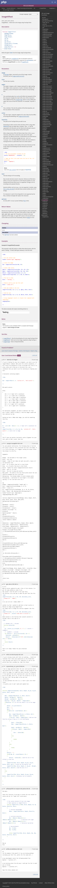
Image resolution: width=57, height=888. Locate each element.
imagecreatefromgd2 (47, 91)
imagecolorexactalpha (47, 61)
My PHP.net (34, 883)
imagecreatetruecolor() (18, 76)
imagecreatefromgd (46, 89)
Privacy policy (6, 886)
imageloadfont (45, 159)
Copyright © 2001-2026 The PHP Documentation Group (16, 883)
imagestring (45, 190)
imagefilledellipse (46, 121)
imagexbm (44, 206)
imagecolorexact (46, 59)
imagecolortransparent (47, 72)
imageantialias (45, 37)
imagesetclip (45, 180)
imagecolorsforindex (47, 69)
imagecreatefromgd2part (47, 92)
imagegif (44, 146)
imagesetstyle (45, 185)
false (9, 48)
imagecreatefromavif (47, 86)
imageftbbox (45, 134)
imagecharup (45, 46)
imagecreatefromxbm (47, 106)
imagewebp (44, 205)
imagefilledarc (45, 119)
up (2, 443)
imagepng (44, 166)
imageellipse (45, 116)
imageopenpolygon (46, 161)
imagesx (44, 193)
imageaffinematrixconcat (47, 32)
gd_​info (44, 17)
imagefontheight (46, 131)
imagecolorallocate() (23, 116)
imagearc (44, 39)
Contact (41, 883)
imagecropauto (45, 113)
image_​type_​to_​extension (45, 23)
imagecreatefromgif (46, 94)
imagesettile (45, 188)
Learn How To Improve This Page (10, 351)
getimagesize (45, 19)
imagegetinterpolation (47, 144)
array (6, 47)
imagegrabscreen (46, 148)
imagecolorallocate (46, 47)
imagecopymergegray (47, 79)
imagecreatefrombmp (47, 87)
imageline (44, 158)
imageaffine (45, 31)
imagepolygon (45, 168)
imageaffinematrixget (47, 34)
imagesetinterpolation (47, 181)
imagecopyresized (46, 82)
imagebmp (44, 42)
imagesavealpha (46, 175)
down (5, 359)
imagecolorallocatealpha (47, 49)
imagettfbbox (45, 198)
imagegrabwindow (46, 149)
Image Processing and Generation (24, 8)
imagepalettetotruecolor (47, 165)
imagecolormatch (46, 62)
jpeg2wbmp (44, 211)
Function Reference (11, 8)
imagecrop (44, 111)
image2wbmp (45, 29)
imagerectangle (45, 170)
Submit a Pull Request (24, 351)
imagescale (44, 176)
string (6, 43)
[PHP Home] (4, 2)
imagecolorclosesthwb (47, 56)
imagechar (44, 44)
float (6, 35)
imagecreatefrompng (47, 98)
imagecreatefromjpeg (47, 96)
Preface (3, 8)
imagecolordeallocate (47, 57)
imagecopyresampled (47, 81)
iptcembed (44, 208)
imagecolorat (45, 51)
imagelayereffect (46, 156)
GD (34, 8)
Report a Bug (34, 351)
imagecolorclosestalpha (47, 54)
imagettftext (45, 200)
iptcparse (44, 210)
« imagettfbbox (42, 8)
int (5, 38)
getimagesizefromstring (47, 20)
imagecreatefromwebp (47, 104)
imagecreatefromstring (47, 99)
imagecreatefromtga (46, 101)
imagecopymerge (46, 77)
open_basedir (12, 169)
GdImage (6, 33)
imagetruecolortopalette (47, 196)
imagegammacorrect (47, 138)
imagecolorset (45, 67)
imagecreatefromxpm (47, 108)
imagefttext (45, 136)
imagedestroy (45, 216)
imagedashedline (46, 114)
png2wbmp (44, 213)
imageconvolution (46, 74)
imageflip (44, 129)
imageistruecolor (46, 153)
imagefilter (44, 128)
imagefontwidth (45, 133)
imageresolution (46, 171)
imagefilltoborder (46, 126)
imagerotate (45, 173)
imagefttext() (15, 58)
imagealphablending (46, 36)
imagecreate (45, 84)
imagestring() (19, 99)
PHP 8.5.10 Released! (28, 5)
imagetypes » (52, 8)
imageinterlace (45, 151)
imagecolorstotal (46, 71)
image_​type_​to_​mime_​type (47, 26)
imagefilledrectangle (47, 124)
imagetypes (45, 201)
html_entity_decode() (8, 189)
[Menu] (55, 2)
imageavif (44, 41)
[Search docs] (52, 2)
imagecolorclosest (46, 52)
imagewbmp (45, 203)
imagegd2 (44, 141)
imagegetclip (45, 143)
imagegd (44, 139)
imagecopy (44, 76)
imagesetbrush (45, 178)
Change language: (23, 14)
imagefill (44, 118)
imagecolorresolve (46, 64)
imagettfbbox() (7, 338)
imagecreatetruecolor (47, 109)
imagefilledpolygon (46, 123)
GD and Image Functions (8, 10)
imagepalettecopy (46, 163)
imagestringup (45, 191)
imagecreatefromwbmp (47, 103)
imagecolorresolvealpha (47, 66)
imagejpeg (44, 154)
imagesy (44, 195)
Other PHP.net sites (49, 883)
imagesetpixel (45, 183)
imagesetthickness (46, 186)
